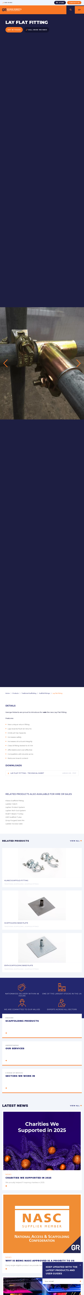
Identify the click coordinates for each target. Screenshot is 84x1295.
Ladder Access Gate (14, 824)
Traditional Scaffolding (28, 693)
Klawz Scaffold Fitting (14, 801)
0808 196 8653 (8, 2)
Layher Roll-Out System (15, 810)
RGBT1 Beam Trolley (14, 814)
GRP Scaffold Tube (13, 817)
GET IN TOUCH (14, 30)
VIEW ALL (75, 841)
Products (15, 693)
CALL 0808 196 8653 (37, 30)
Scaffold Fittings (44, 693)
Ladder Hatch (11, 804)
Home (7, 693)
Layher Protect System (15, 807)
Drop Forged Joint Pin (14, 820)
